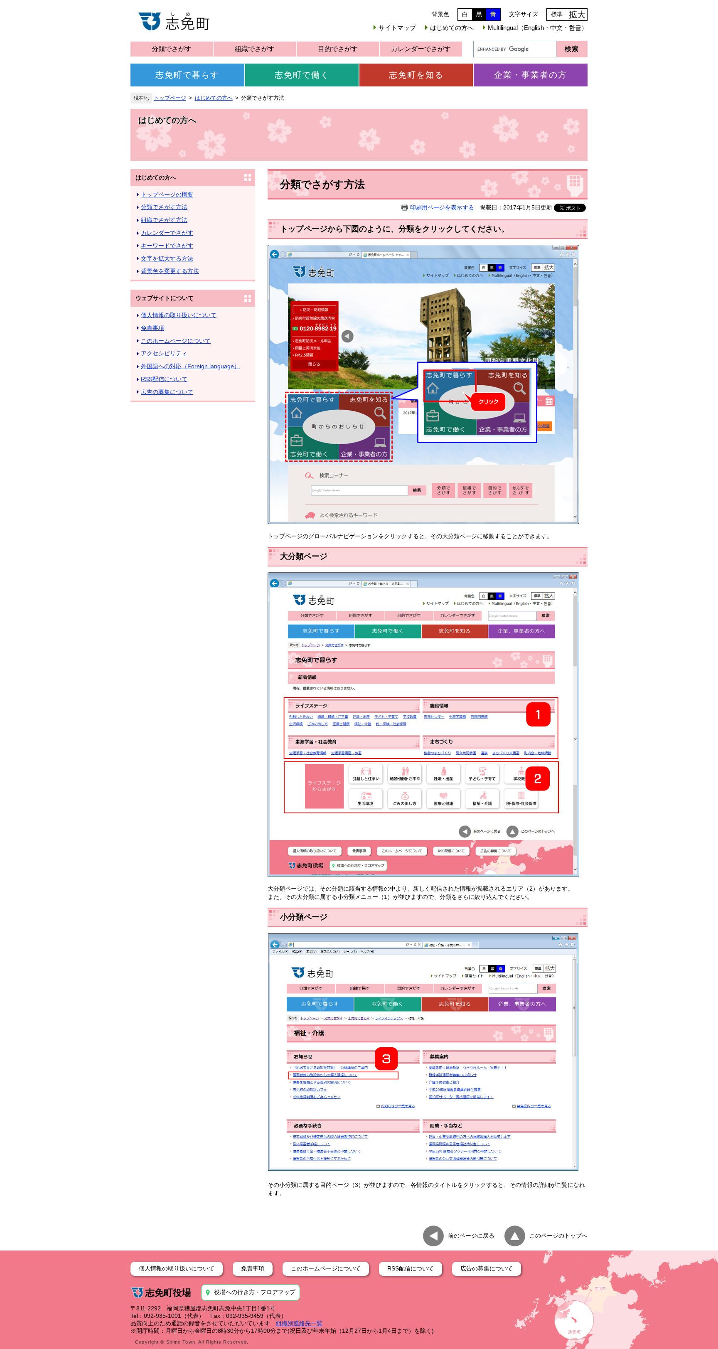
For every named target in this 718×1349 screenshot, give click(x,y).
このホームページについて (176, 340)
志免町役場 (168, 1292)
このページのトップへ (558, 1235)
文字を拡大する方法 (167, 258)
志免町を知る (416, 74)
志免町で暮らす (187, 74)
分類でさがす (172, 48)
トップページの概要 (167, 194)
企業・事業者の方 (530, 74)
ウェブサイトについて (164, 298)
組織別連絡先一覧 (299, 1323)
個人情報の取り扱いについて (178, 315)
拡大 (577, 14)
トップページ (170, 98)
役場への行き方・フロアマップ (254, 1292)
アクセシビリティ (164, 353)
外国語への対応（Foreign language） (190, 366)
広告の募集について (167, 392)
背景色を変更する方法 (170, 271)
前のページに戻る (471, 1235)
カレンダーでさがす (421, 48)
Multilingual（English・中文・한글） (538, 27)
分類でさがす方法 (164, 207)
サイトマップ (397, 27)
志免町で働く (302, 74)
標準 (557, 14)
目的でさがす (338, 48)
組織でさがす (255, 48)
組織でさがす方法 (164, 220)
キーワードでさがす (167, 245)
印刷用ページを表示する (442, 207)
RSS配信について (164, 379)
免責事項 (152, 328)
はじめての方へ (452, 27)
